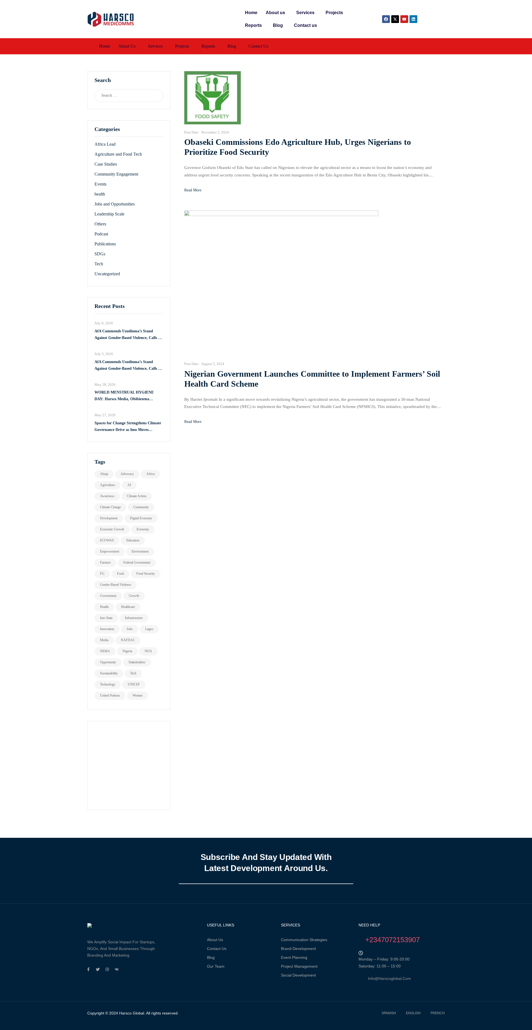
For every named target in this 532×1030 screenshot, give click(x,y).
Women (137, 695)
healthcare (128, 607)
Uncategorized (107, 273)
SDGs (99, 253)
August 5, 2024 (212, 364)
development (108, 518)
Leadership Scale (109, 214)
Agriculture (107, 485)
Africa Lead (105, 144)
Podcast (101, 234)
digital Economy (141, 518)
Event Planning (294, 957)
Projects (334, 12)
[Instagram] (107, 969)
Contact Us (216, 948)
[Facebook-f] (88, 969)
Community (141, 507)
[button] (277, 12)
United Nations (110, 695)
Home (251, 12)
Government (108, 596)
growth (134, 596)
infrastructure (134, 618)
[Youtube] (404, 19)
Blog (278, 25)
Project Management (299, 966)
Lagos (149, 629)
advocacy (127, 474)
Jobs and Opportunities (114, 204)
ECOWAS (107, 540)
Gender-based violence (115, 585)
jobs (130, 629)
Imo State (106, 618)
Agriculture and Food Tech (118, 154)
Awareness (107, 496)
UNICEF (134, 684)
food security (145, 574)
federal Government (136, 562)
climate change (110, 507)
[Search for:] (123, 96)
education (132, 540)
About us (275, 12)
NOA (148, 651)
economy (143, 529)
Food (120, 574)
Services (305, 12)
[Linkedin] (413, 19)
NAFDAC (128, 640)
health (99, 194)
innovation (107, 629)
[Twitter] (98, 969)
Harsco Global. (131, 1013)
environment (140, 551)
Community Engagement (116, 174)
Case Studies (105, 164)
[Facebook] (386, 19)
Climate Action (136, 496)
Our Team (215, 966)
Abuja (104, 474)
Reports (253, 25)
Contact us (305, 25)
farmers (105, 562)
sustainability (109, 673)
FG (102, 574)
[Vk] (117, 969)
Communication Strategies (304, 939)
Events (100, 184)
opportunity (108, 662)
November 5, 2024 (215, 132)
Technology (107, 684)
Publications (105, 244)
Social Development (298, 975)
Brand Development (298, 948)
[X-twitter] (395, 19)
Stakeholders (137, 662)
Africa (150, 474)
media (104, 640)
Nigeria (127, 651)
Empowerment (109, 551)
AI (129, 485)
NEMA (105, 651)
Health (104, 607)
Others (100, 224)
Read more (192, 190)
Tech (98, 263)
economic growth (112, 529)
